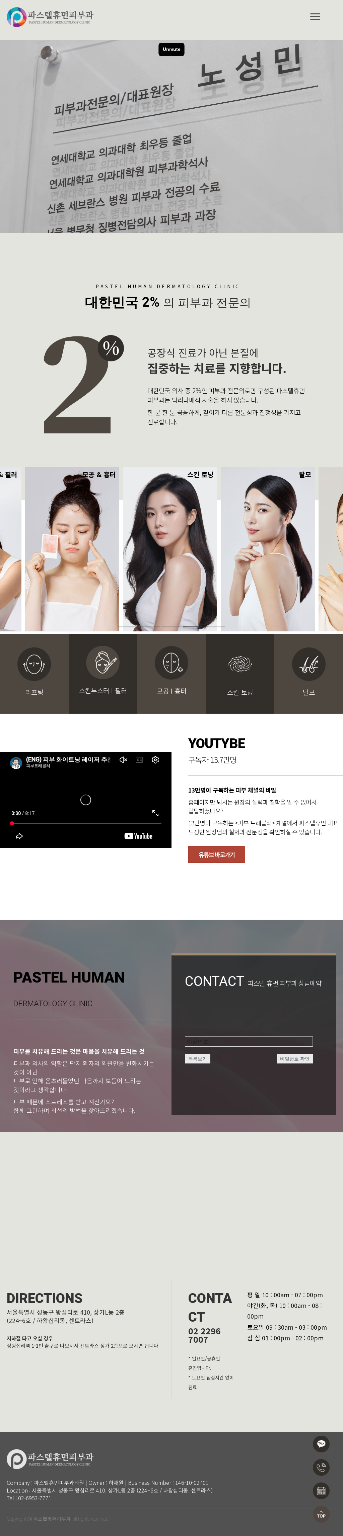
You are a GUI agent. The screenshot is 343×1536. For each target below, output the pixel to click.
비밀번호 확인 (295, 1058)
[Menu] (315, 16)
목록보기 (197, 1058)
